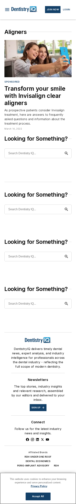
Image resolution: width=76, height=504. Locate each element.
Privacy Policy (39, 486)
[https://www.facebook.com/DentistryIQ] (27, 439)
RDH (56, 465)
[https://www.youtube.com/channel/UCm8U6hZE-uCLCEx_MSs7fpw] (47, 439)
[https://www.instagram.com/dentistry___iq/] (32, 439)
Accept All (38, 496)
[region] (38, 488)
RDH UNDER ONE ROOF (38, 456)
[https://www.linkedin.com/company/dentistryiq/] (37, 439)
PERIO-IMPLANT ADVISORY (33, 465)
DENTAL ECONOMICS (38, 461)
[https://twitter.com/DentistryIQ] (42, 439)
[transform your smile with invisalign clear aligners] (38, 58)
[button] (7, 9)
